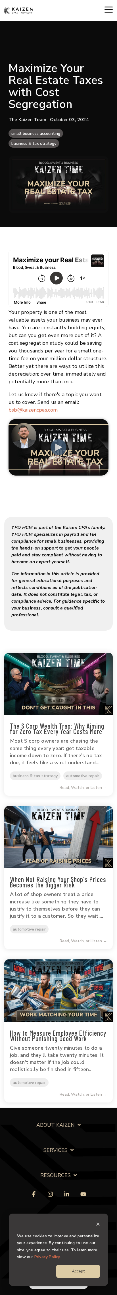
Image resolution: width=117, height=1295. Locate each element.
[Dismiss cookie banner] (98, 1225)
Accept (78, 1271)
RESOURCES (55, 1175)
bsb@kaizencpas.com (33, 409)
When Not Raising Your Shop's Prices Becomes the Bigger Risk (58, 882)
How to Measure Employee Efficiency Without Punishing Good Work (58, 1036)
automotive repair (82, 776)
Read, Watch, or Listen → (83, 787)
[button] (109, 9)
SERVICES (55, 1150)
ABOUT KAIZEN (55, 1125)
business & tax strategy (33, 143)
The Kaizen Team (28, 120)
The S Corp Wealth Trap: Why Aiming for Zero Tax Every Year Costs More (57, 728)
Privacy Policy (47, 1257)
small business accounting (35, 133)
